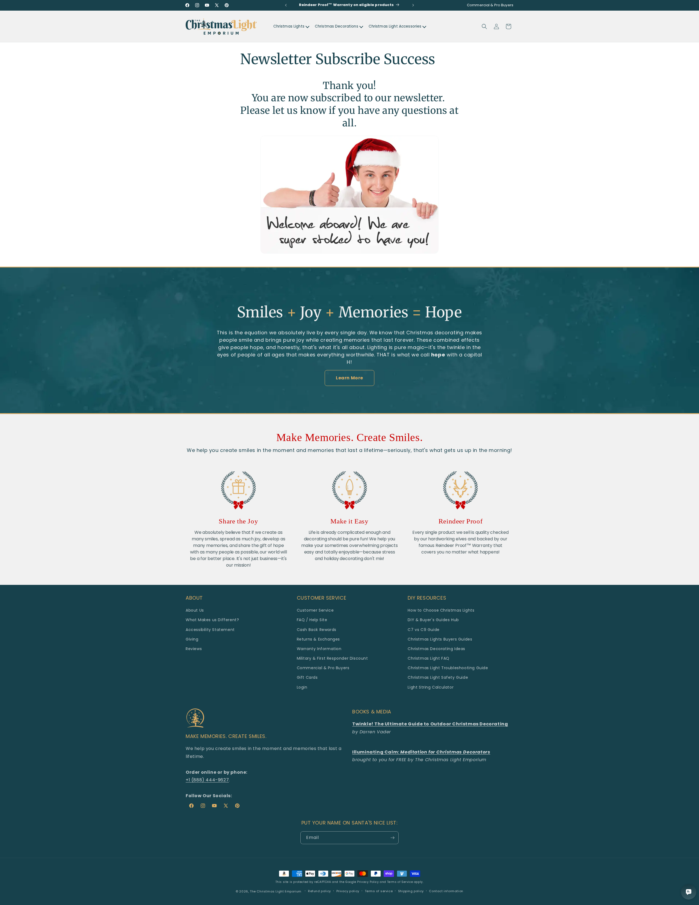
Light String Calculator (431, 687)
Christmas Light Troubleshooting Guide (448, 668)
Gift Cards (307, 677)
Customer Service (315, 610)
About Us (195, 610)
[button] (484, 26)
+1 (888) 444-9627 (207, 780)
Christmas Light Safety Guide (438, 677)
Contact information (446, 891)
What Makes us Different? (212, 620)
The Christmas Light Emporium (275, 891)
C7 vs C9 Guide (423, 629)
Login (302, 687)
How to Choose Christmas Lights (441, 610)
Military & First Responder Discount (332, 658)
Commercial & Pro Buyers (323, 668)
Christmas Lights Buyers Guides (440, 639)
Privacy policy (347, 891)
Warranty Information (319, 648)
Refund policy (319, 891)
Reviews (194, 648)
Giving (192, 639)
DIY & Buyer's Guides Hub (433, 620)
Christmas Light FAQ (428, 658)
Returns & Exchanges (318, 639)
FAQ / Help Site (312, 620)
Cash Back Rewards (316, 629)
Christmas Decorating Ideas (436, 648)
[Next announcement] (413, 5)
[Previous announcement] (286, 5)
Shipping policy (411, 891)
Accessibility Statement (210, 629)
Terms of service (379, 891)
